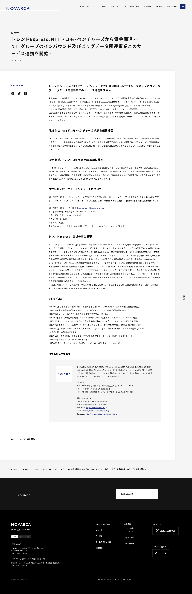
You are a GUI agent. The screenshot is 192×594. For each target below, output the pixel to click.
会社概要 (158, 6)
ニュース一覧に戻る (26, 439)
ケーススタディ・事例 (131, 6)
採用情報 (147, 6)
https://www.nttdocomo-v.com (90, 208)
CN (28, 537)
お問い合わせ (172, 6)
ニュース (103, 6)
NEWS (25, 469)
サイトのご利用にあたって (124, 579)
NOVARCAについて (87, 6)
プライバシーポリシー (103, 579)
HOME (14, 469)
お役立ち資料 (129, 537)
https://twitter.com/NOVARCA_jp (96, 411)
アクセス (130, 531)
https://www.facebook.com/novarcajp (100, 414)
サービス (114, 6)
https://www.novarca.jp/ (95, 407)
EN (21, 537)
